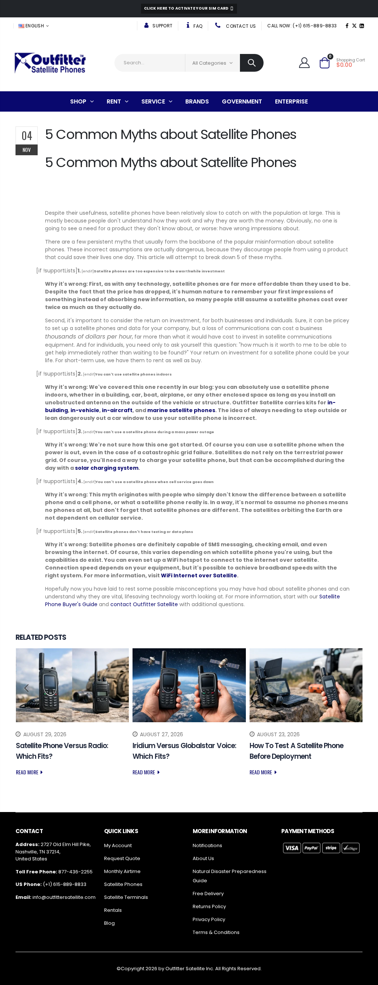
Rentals (113, 910)
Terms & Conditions (216, 932)
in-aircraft (117, 410)
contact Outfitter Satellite (144, 604)
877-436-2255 (75, 871)
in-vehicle (85, 410)
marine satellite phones (181, 410)
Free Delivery (208, 893)
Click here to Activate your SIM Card (187, 8)
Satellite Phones (123, 884)
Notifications (207, 845)
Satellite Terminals (126, 897)
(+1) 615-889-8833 (64, 884)
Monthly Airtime (122, 871)
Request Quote (122, 858)
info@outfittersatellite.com (64, 897)
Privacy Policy (209, 919)
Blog (109, 923)
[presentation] (26, 688)
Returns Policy (209, 906)
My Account (118, 845)
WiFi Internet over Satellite (199, 575)
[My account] (305, 63)
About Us (203, 858)
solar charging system (106, 468)
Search (252, 63)
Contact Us (240, 26)
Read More (27, 772)
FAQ (197, 26)
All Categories (209, 63)
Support (161, 26)
